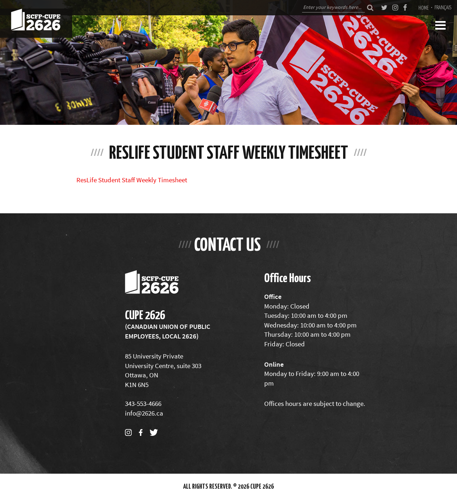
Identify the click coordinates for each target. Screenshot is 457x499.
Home (423, 7)
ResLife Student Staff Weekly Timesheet (131, 179)
